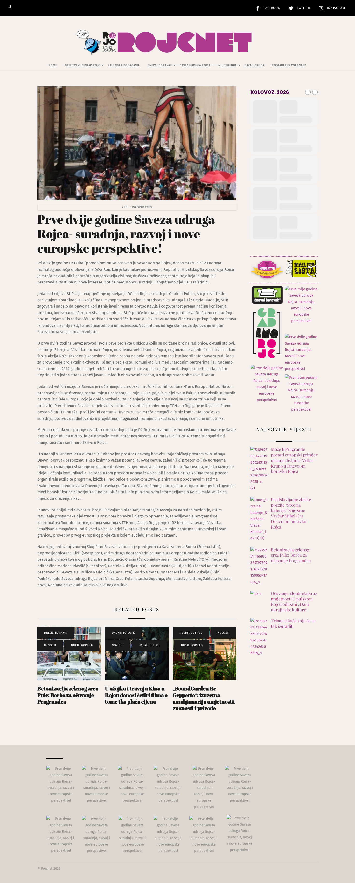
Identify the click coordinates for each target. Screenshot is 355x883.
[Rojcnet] (177, 48)
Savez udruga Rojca (195, 65)
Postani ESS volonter (289, 65)
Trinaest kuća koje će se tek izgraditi (293, 623)
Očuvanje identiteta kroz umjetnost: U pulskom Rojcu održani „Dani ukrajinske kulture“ (294, 601)
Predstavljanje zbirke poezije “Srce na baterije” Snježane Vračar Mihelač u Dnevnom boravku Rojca (291, 513)
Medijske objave (190, 632)
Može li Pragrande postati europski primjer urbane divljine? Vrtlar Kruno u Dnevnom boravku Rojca (294, 460)
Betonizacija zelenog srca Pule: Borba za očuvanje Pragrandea (67, 695)
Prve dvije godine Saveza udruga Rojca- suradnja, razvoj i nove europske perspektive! (126, 233)
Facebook (271, 8)
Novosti (50, 645)
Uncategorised (82, 645)
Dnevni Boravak (160, 65)
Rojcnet (46, 869)
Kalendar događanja (124, 65)
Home (53, 65)
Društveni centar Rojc (82, 65)
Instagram (335, 8)
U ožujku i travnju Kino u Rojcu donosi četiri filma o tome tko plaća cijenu (136, 695)
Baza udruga (254, 65)
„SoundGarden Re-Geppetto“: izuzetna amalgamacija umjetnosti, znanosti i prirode (204, 698)
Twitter (303, 8)
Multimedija (227, 65)
